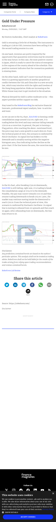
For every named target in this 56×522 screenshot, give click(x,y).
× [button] (53, 494)
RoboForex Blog (24, 105)
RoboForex (42, 37)
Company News (29, 12)
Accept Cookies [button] (28, 517)
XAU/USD (33, 117)
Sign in (52, 4)
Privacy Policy (48, 509)
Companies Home (10, 12)
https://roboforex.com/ (19, 303)
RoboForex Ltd (9, 26)
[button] (28, 512)
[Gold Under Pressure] (7, 286)
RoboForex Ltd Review (11, 270)
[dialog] (28, 506)
